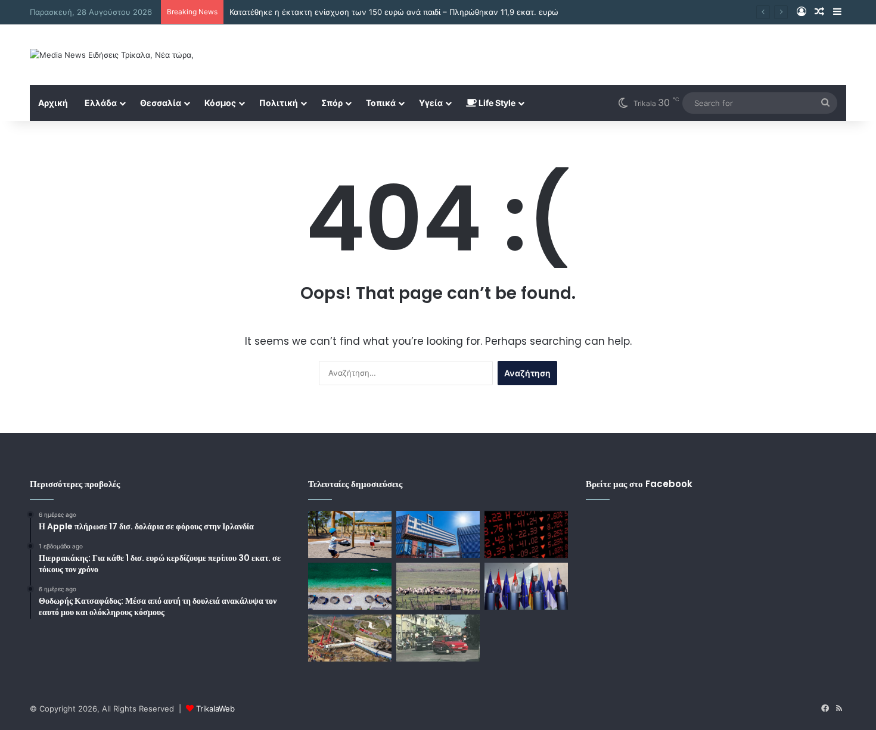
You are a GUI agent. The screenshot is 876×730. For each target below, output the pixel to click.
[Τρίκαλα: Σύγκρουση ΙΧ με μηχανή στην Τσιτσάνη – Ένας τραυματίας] (438, 638)
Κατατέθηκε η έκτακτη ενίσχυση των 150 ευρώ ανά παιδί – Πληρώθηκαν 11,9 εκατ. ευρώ (393, 12)
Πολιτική (278, 103)
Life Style (496, 103)
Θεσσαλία (160, 103)
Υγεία (431, 103)
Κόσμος (220, 103)
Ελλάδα (101, 103)
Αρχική (53, 103)
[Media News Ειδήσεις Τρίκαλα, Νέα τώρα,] (112, 54)
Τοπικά (381, 103)
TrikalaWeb (215, 708)
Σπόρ (332, 103)
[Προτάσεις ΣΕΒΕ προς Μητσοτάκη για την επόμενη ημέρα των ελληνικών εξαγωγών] (438, 534)
